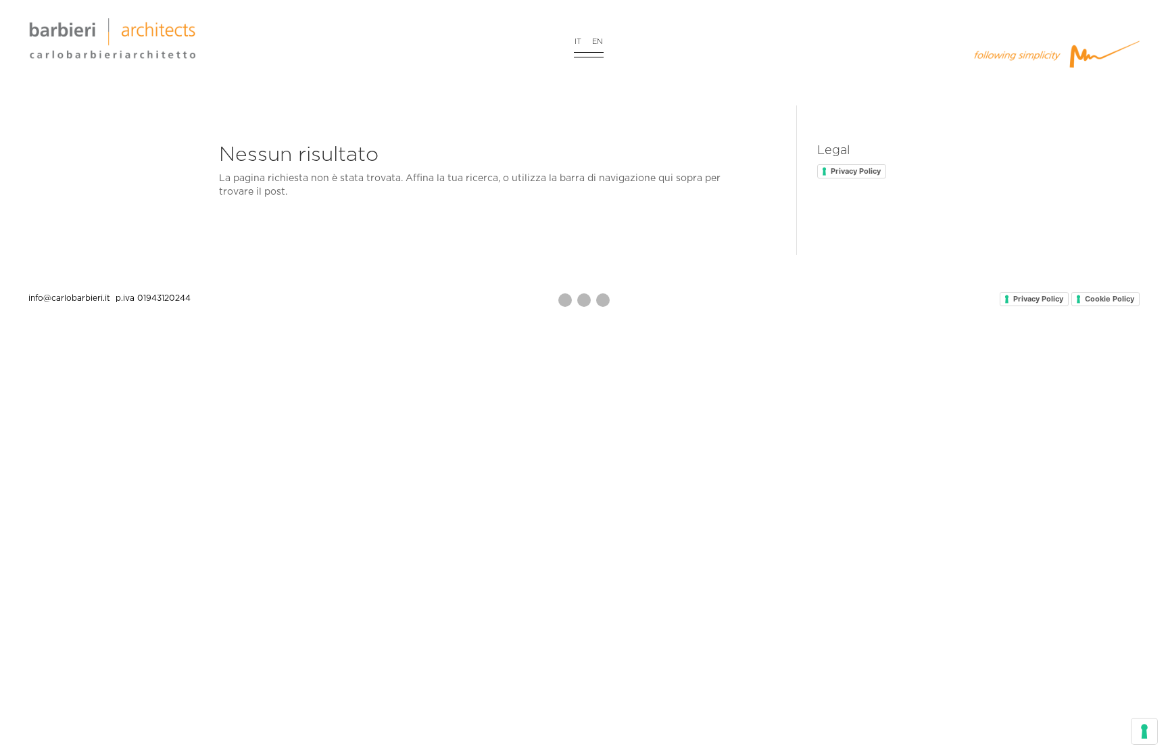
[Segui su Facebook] (584, 300)
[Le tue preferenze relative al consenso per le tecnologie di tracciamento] (1144, 731)
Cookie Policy (1109, 298)
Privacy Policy (856, 171)
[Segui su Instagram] (565, 300)
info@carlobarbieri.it (70, 298)
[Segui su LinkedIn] (603, 300)
